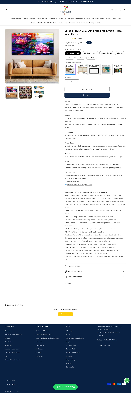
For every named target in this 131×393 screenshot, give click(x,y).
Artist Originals (42, 18)
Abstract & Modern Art (13, 334)
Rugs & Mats (117, 18)
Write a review (65, 314)
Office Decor (63, 23)
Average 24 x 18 (73, 53)
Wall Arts (39, 356)
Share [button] (69, 283)
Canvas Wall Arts (29, 18)
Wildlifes (8, 345)
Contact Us (70, 367)
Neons (61, 18)
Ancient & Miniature (12, 360)
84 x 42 (80, 58)
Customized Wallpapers (44, 334)
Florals (7, 338)
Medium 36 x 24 (90, 53)
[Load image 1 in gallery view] (12, 92)
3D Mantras (40, 345)
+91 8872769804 (109, 340)
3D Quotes (39, 349)
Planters (108, 18)
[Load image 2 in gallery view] (25, 92)
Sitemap (69, 356)
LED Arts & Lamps (98, 18)
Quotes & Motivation (12, 352)
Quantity (68, 78)
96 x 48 (91, 58)
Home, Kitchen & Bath (38, 23)
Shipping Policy (71, 345)
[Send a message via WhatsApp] (127, 380)
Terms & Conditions (73, 352)
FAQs (68, 334)
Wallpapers (53, 18)
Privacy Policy (71, 349)
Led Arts (39, 342)
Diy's (98, 23)
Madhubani (9, 342)
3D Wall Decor (52, 23)
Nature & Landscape (12, 349)
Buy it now (87, 95)
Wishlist (69, 363)
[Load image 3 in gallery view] (39, 92)
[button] (7, 10)
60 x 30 (120, 53)
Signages (92, 23)
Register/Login (71, 360)
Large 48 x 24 (107, 53)
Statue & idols (69, 18)
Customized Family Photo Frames (47, 338)
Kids (6, 356)
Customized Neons (42, 331)
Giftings (87, 18)
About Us (69, 331)
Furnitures (79, 18)
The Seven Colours (15, 392)
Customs (72, 23)
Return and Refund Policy (75, 338)
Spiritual (8, 331)
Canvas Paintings (15, 18)
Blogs (68, 342)
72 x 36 (69, 58)
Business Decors (82, 23)
